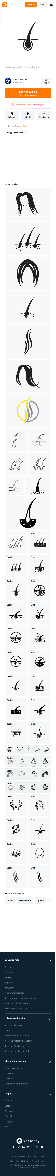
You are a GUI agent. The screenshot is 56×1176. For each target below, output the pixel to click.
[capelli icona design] (27, 204)
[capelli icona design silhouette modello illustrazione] (18, 533)
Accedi (42, 4)
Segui (46, 82)
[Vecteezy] (4, 4)
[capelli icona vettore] (16, 613)
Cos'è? (25, 126)
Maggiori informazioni (16, 133)
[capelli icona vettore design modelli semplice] (16, 1067)
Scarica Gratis (28, 93)
